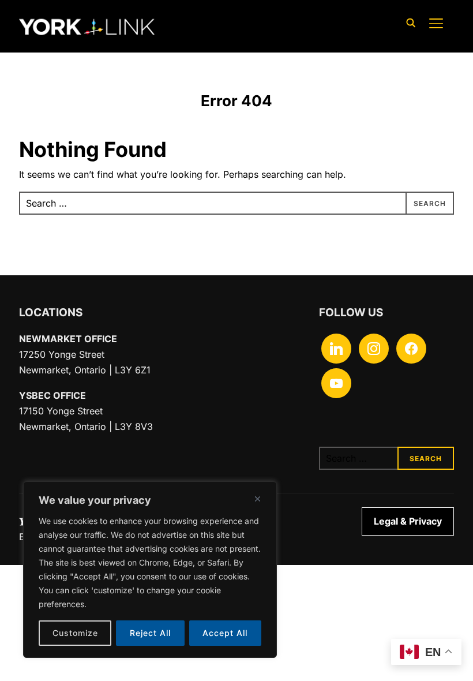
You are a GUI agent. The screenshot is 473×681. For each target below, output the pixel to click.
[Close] (257, 498)
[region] (150, 569)
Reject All (150, 633)
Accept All (224, 633)
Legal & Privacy (408, 521)
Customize (75, 633)
